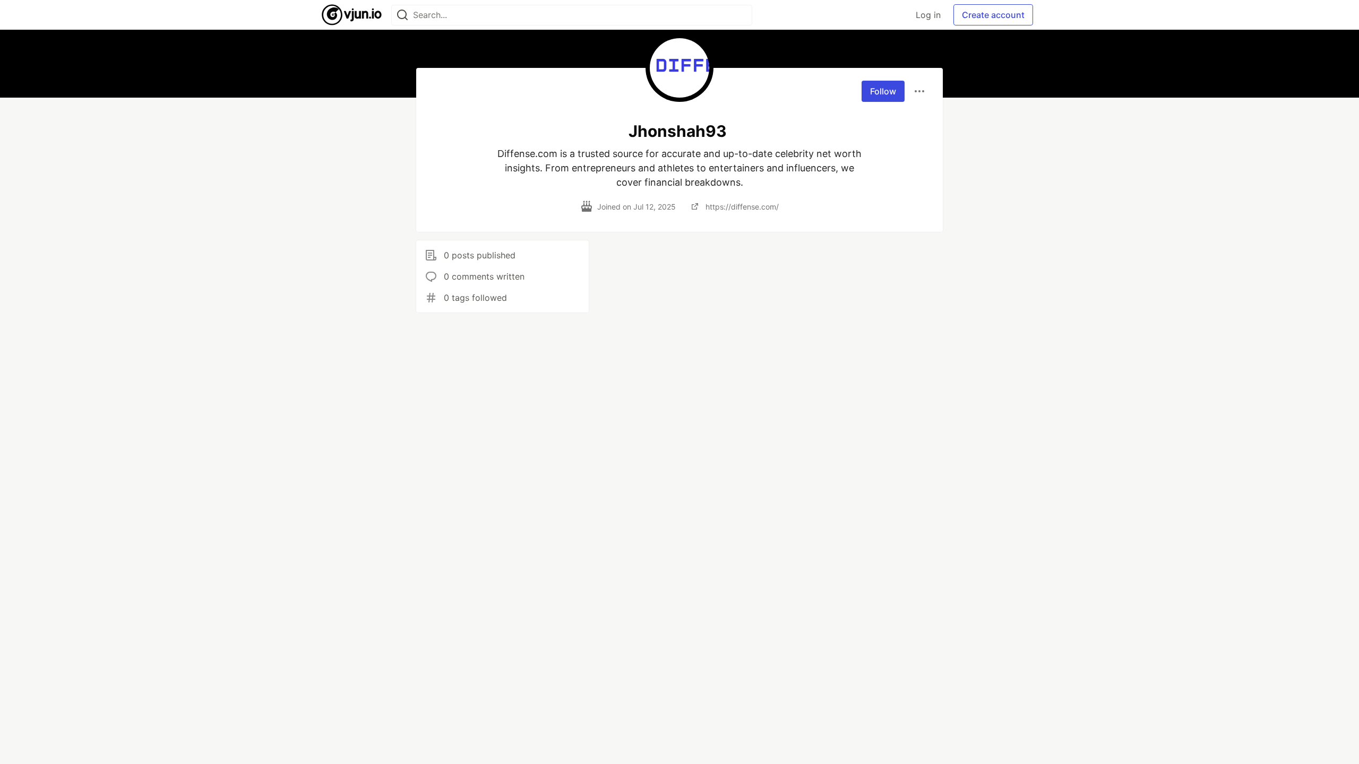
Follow (883, 91)
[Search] (402, 15)
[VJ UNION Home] (352, 14)
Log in (928, 15)
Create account (993, 15)
